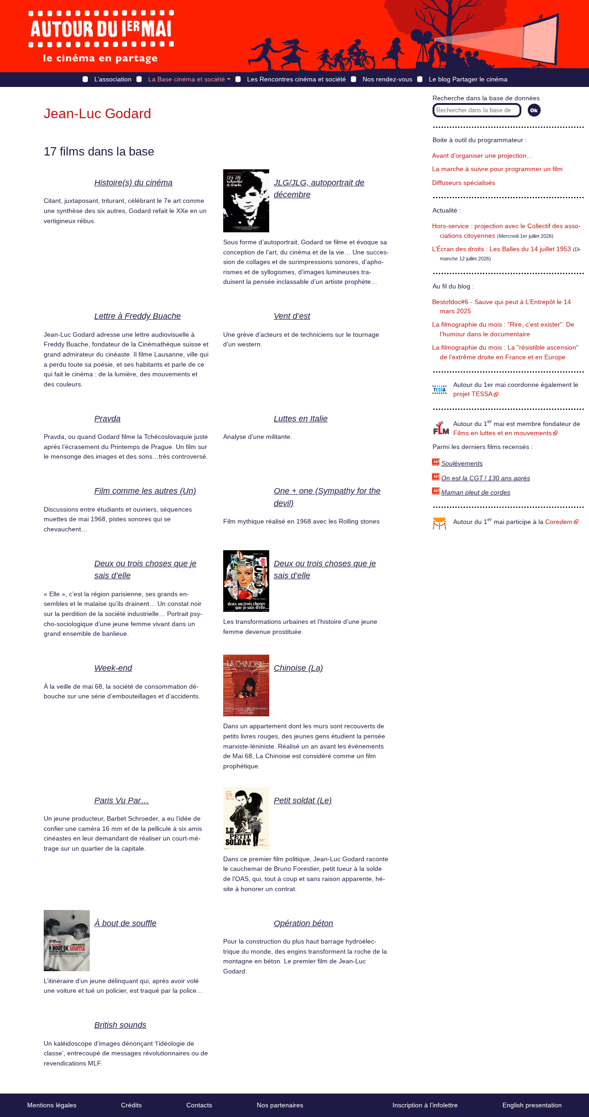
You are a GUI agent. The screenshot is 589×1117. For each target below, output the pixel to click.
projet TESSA (472, 394)
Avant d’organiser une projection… (482, 155)
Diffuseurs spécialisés (463, 182)
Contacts (199, 1105)
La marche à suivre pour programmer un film (497, 169)
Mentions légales (51, 1105)
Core (558, 521)
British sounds (120, 1025)
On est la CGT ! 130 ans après (485, 478)
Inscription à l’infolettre (425, 1105)
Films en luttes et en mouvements (502, 433)
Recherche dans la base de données (486, 98)
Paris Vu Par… (121, 800)
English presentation (532, 1105)
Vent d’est (292, 316)
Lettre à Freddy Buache (137, 316)
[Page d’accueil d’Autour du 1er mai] (101, 36)
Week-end (113, 668)
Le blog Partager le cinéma (468, 79)
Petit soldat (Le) (303, 800)
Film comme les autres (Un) (145, 490)
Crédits (131, 1105)
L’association (113, 79)
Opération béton (303, 923)
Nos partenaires (280, 1105)
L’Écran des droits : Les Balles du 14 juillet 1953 (501, 249)
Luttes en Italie (301, 418)
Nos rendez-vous (387, 79)
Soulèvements (462, 463)
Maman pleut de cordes (475, 492)
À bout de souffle (125, 923)
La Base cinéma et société (186, 79)
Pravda (107, 418)
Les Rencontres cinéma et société (296, 79)
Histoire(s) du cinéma (133, 182)
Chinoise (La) (298, 668)
